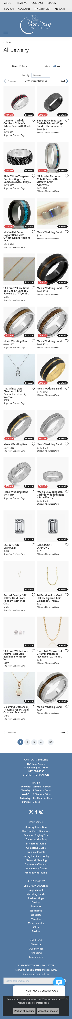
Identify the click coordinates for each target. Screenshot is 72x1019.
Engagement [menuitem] (36, 889)
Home (8, 42)
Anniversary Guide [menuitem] (36, 868)
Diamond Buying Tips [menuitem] (36, 835)
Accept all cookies (48, 1010)
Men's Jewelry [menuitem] (36, 923)
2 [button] (27, 742)
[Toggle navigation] (6, 30)
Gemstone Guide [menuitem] (36, 847)
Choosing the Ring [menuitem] (36, 839)
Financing (36, 952)
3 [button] (34, 742)
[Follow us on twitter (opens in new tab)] (31, 812)
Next (62, 80)
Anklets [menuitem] (36, 931)
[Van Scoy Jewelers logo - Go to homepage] (36, 24)
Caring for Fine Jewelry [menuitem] (36, 856)
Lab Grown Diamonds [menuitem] (36, 885)
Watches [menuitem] (36, 919)
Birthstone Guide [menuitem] (36, 843)
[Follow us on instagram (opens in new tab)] (41, 812)
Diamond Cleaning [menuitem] (36, 860)
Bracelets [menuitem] (36, 914)
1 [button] (21, 742)
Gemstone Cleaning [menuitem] (36, 864)
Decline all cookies (24, 1010)
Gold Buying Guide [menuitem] (36, 872)
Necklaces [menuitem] (36, 910)
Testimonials (36, 957)
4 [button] (41, 742)
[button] (8, 9)
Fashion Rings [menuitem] (36, 898)
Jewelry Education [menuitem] (36, 827)
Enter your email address (36, 974)
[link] (8, 3)
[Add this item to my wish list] (32, 120)
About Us (36, 944)
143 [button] (51, 742)
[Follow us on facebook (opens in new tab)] (36, 812)
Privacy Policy (49, 999)
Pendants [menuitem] (36, 906)
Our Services (36, 948)
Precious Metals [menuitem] (36, 851)
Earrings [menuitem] (36, 902)
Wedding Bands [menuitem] (36, 894)
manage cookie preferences (33, 1002)
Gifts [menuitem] (36, 927)
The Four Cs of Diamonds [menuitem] (36, 831)
